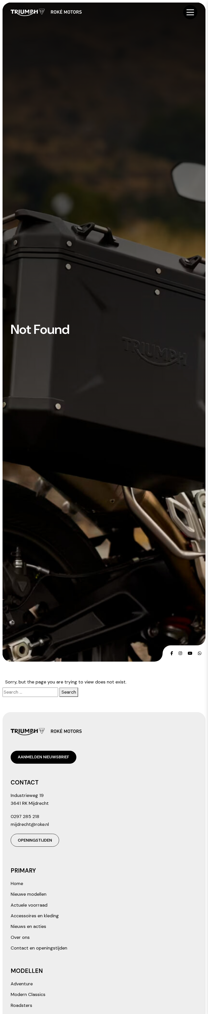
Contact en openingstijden (39, 948)
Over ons (20, 937)
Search (68, 692)
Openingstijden (35, 840)
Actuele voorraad (29, 905)
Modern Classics (28, 994)
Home (17, 883)
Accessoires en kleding (35, 916)
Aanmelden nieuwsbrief (43, 757)
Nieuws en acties (28, 926)
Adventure (22, 984)
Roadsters (21, 1005)
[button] (190, 12)
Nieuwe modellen (28, 894)
